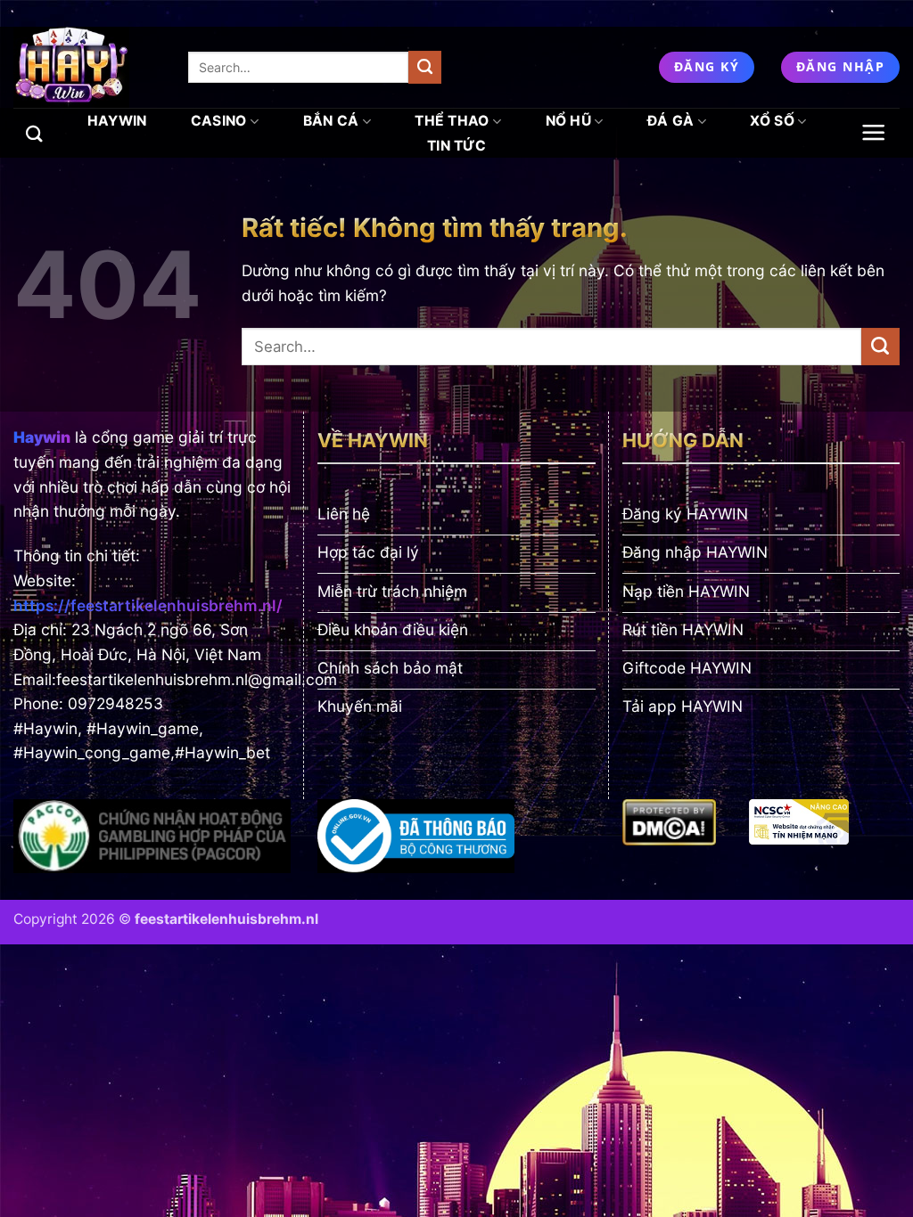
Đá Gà (671, 120)
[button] (874, 132)
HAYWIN (117, 120)
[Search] (34, 133)
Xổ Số (772, 120)
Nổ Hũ (569, 120)
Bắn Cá (331, 120)
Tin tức (456, 145)
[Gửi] (424, 67)
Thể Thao (452, 120)
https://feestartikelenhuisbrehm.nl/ (148, 605)
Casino (219, 120)
